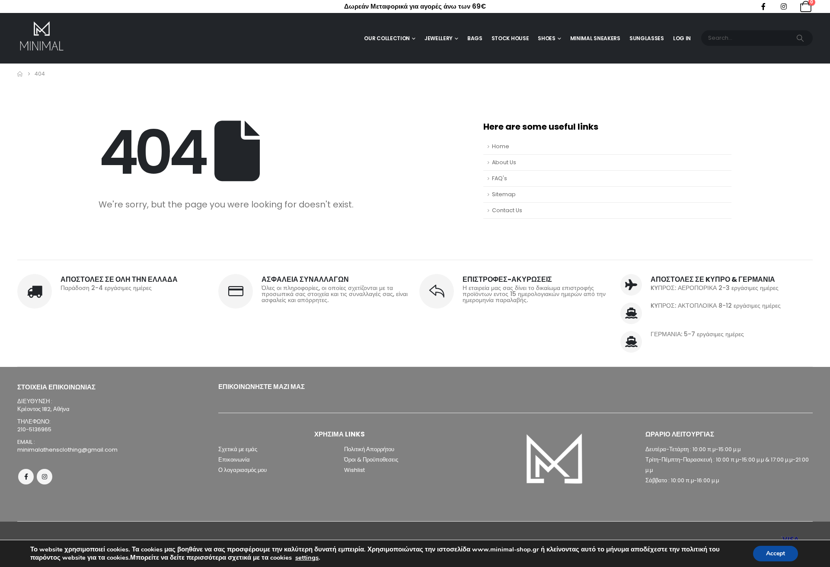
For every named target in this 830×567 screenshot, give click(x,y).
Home (500, 146)
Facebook (26, 476)
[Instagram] (784, 6)
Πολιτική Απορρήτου (369, 449)
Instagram (44, 476)
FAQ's (499, 178)
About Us (504, 162)
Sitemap (504, 194)
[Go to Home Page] (19, 74)
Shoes (546, 38)
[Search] (800, 38)
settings (307, 557)
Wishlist (354, 470)
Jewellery (439, 38)
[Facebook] (763, 6)
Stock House (510, 38)
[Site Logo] (41, 38)
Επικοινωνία (234, 460)
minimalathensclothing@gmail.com (67, 450)
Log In (682, 38)
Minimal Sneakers (595, 38)
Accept (775, 553)
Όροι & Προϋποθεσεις (371, 460)
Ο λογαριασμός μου (242, 470)
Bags (474, 38)
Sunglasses (646, 38)
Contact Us (507, 210)
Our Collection (387, 38)
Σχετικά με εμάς (237, 449)
